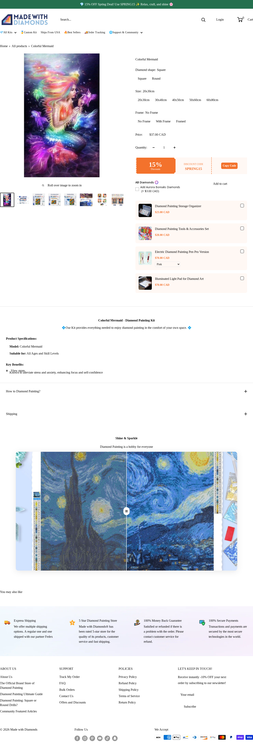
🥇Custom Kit (29, 32)
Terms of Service (129, 696)
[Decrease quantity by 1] (153, 147)
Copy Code (229, 165)
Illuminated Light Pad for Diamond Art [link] (179, 278)
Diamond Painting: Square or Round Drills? (18, 702)
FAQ (62, 683)
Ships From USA (50, 32)
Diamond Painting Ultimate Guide (21, 694)
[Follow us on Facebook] (77, 738)
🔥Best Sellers (72, 32)
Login (220, 19)
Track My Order (69, 677)
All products (19, 46)
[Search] (203, 19)
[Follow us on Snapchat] (115, 738)
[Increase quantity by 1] (174, 147)
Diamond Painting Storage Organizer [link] (178, 206)
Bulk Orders (67, 689)
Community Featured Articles (18, 711)
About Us (6, 677)
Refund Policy (128, 683)
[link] (145, 210)
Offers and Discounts (72, 702)
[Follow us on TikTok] (107, 738)
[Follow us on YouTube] (100, 738)
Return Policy (127, 702)
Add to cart (220, 183)
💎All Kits (6, 32)
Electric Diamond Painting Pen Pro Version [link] (182, 252)
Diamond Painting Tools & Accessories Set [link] (182, 229)
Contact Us (66, 696)
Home (4, 46)
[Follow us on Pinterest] (92, 738)
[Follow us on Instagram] (85, 738)
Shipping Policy (129, 689)
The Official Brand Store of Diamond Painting (17, 685)
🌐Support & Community (123, 32)
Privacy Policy (128, 677)
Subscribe (190, 706)
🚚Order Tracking (94, 32)
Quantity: (141, 147)
